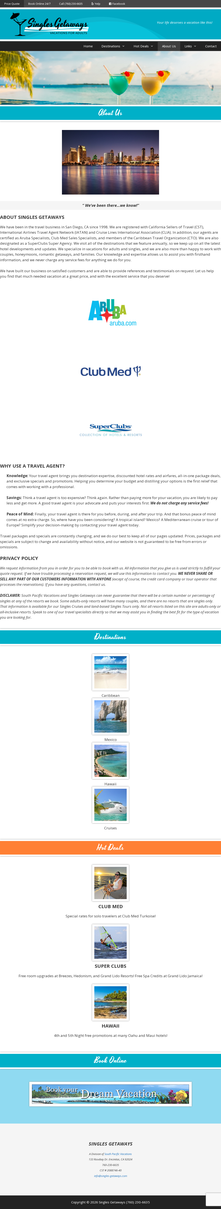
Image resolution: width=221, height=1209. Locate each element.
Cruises (110, 828)
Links (188, 46)
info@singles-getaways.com (110, 1176)
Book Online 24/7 (39, 4)
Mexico (110, 739)
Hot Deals (141, 46)
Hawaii (110, 783)
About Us (169, 46)
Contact (211, 46)
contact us (96, 584)
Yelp (97, 4)
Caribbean (111, 695)
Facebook (118, 4)
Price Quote (12, 4)
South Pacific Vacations (118, 1154)
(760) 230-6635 (138, 1202)
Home (88, 46)
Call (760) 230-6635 (71, 4)
